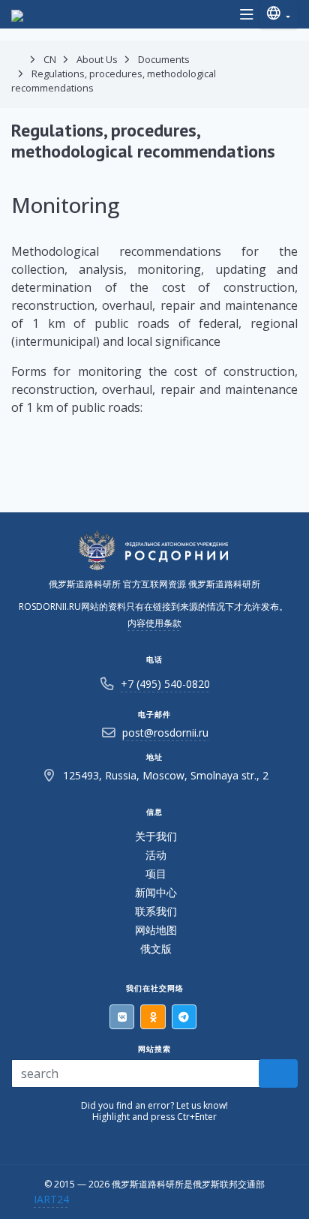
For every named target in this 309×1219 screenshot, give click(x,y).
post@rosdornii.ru (165, 732)
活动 (156, 855)
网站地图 (156, 930)
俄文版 (156, 948)
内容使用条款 (155, 623)
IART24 (51, 1199)
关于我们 (156, 836)
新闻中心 (156, 892)
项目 (156, 873)
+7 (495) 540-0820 (165, 684)
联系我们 (156, 911)
